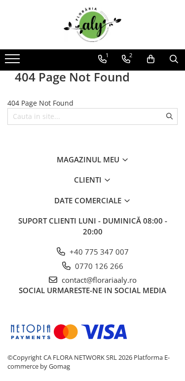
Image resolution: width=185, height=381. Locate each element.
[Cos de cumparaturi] (150, 59)
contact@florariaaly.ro (98, 280)
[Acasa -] (92, 24)
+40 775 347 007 (98, 252)
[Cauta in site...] (174, 59)
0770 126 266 (98, 266)
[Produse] (13, 61)
